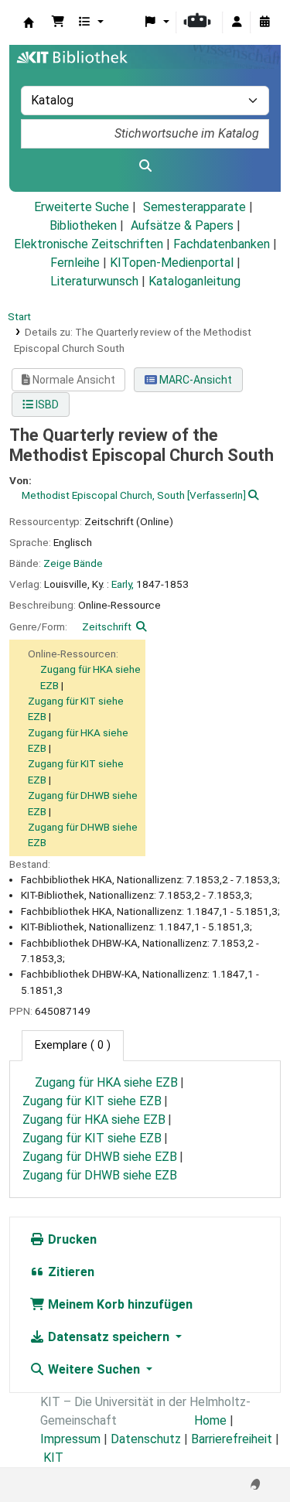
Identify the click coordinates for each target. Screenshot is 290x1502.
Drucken (71, 1239)
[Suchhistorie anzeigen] (264, 22)
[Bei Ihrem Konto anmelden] (236, 22)
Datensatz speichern (108, 1337)
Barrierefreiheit (231, 1439)
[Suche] (145, 166)
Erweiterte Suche (81, 207)
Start (19, 316)
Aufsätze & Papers (182, 225)
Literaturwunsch (94, 281)
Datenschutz (146, 1439)
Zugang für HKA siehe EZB (106, 1082)
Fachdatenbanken (221, 244)
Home (210, 1420)
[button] (58, 22)
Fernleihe (75, 262)
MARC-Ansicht (194, 380)
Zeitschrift (106, 626)
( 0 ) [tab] (73, 1045)
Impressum (70, 1439)
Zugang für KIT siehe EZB (92, 1101)
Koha (28, 22)
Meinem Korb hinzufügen (119, 1304)
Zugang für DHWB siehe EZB (99, 1156)
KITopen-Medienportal (172, 262)
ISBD (46, 404)
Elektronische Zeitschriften (88, 244)
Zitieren (69, 1272)
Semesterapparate (194, 207)
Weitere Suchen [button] (94, 1369)
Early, (122, 584)
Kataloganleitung (194, 281)
